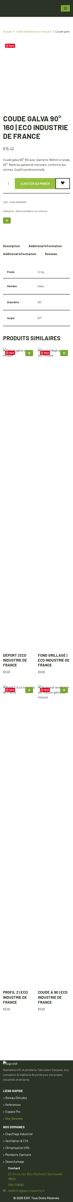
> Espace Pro (11, 1111)
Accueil (7, 31)
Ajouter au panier (35, 183)
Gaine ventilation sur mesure (33, 31)
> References (12, 1104)
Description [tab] (11, 246)
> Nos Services (13, 1118)
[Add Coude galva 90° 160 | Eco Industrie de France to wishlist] (62, 183)
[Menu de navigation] (65, 8)
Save (11, 45)
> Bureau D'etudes (15, 1098)
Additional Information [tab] (45, 246)
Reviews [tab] (51, 254)
